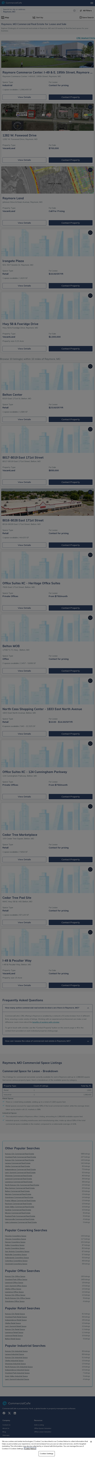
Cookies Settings (46, 1454)
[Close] (91, 1441)
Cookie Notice (30, 1449)
